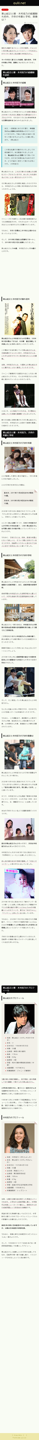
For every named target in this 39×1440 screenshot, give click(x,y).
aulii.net (19, 3)
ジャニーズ (5, 9)
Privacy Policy (18, 1435)
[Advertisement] (19, 275)
